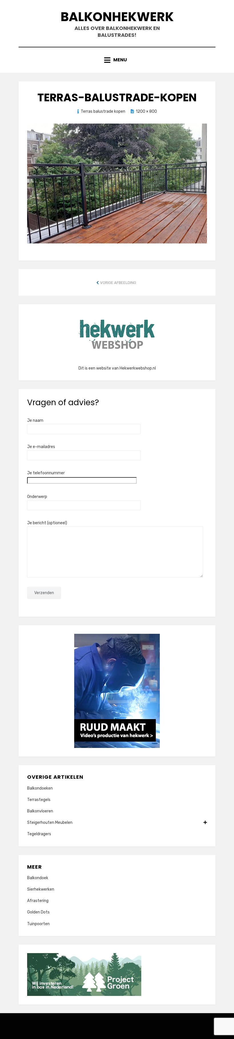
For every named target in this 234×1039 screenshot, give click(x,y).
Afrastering (38, 900)
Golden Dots (38, 912)
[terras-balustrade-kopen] (117, 183)
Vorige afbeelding (118, 283)
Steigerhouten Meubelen (49, 822)
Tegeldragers (39, 834)
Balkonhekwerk (117, 16)
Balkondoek (37, 877)
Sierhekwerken (40, 889)
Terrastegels (39, 799)
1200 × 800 (146, 111)
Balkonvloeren (40, 811)
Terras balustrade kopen (103, 111)
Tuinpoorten (38, 923)
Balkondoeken (40, 788)
